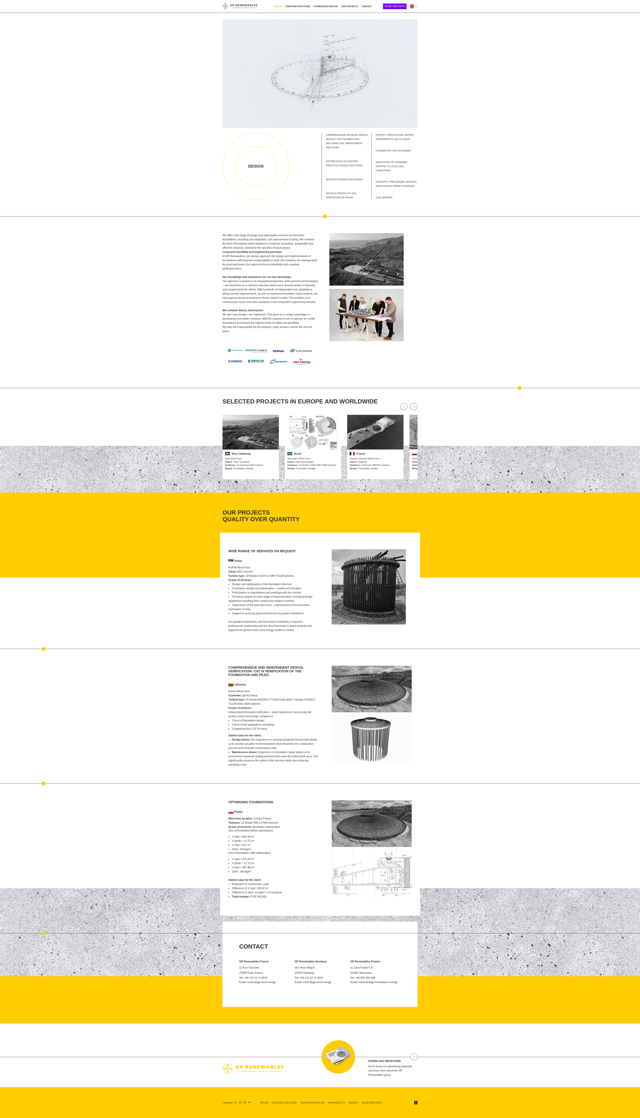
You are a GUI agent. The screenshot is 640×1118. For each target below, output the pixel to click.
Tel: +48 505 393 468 (362, 977)
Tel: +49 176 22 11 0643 (253, 977)
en (240, 1102)
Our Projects (349, 6)
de (245, 1102)
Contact (367, 6)
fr (249, 1102)
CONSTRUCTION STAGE (297, 6)
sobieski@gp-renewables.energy (378, 982)
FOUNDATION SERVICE (326, 6)
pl (235, 1102)
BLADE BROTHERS (395, 6)
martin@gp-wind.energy (261, 982)
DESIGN (278, 6)
